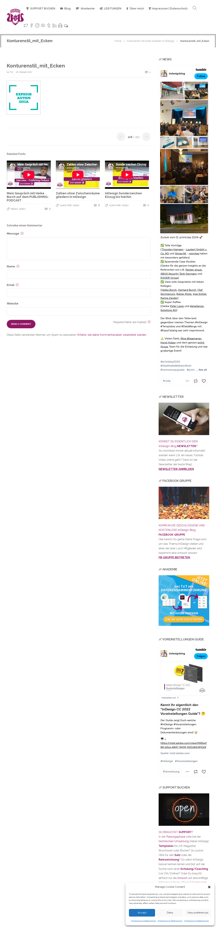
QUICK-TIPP (66, 205)
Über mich (137, 8)
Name (11, 266)
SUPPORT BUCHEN (42, 8)
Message (13, 233)
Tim (12, 72)
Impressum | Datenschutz (170, 8)
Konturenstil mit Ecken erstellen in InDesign (150, 41)
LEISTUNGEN (112, 8)
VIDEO (22, 209)
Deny (170, 912)
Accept (142, 912)
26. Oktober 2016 (24, 72)
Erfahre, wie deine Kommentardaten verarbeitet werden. (112, 334)
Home (118, 41)
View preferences (197, 912)
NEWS (14, 209)
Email (11, 285)
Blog (67, 8)
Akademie (88, 8)
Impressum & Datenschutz (143, 921)
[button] (209, 887)
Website (12, 303)
